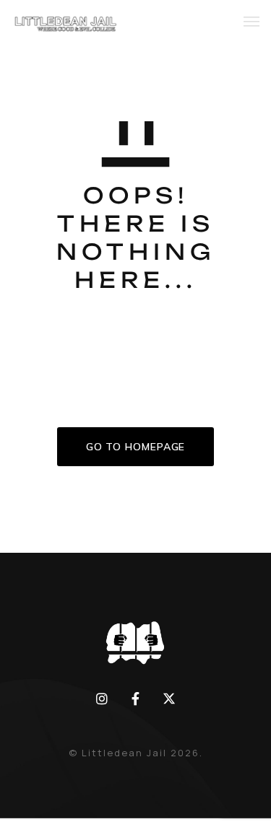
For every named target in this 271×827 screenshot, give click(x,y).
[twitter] (169, 698)
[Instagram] (102, 698)
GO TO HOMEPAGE (136, 446)
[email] (135, 698)
